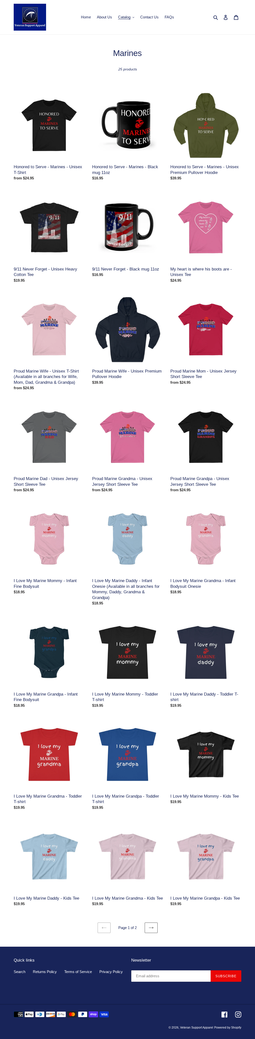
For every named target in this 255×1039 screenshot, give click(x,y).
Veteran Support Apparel (196, 1027)
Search (19, 972)
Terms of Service (78, 972)
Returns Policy (45, 972)
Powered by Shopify (227, 1027)
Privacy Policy (111, 972)
